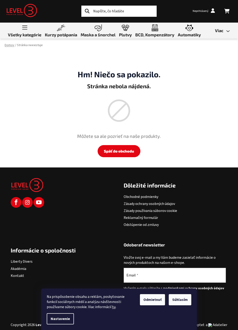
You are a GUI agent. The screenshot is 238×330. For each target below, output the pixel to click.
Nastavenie (60, 318)
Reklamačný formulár (141, 217)
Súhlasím (180, 299)
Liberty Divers (22, 261)
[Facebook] (16, 202)
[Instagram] (27, 202)
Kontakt (17, 275)
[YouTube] (38, 202)
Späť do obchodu (119, 151)
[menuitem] (24, 30)
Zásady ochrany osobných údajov (149, 203)
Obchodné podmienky (141, 196)
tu (114, 307)
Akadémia (18, 268)
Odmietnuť (152, 299)
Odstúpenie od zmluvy (141, 224)
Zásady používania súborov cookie (150, 210)
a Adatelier (216, 324)
